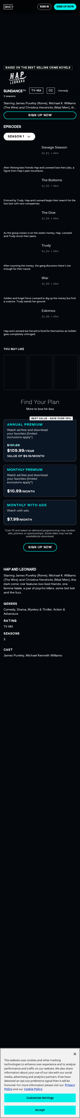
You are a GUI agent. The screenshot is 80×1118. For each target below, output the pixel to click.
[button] (40, 115)
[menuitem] (9, 6)
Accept (40, 1110)
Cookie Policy (33, 1089)
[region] (40, 61)
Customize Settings (40, 1098)
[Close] (75, 1054)
